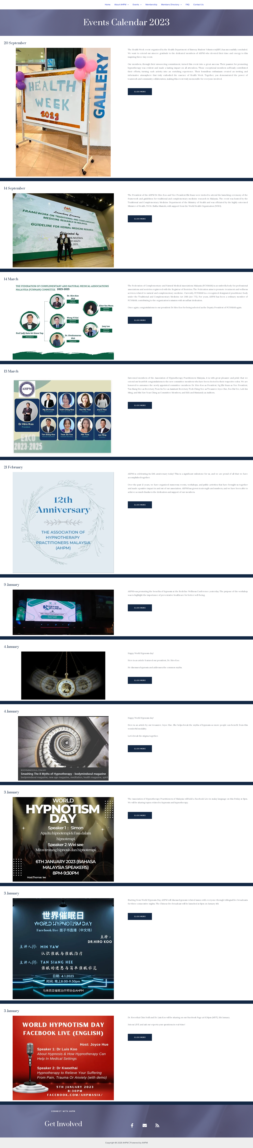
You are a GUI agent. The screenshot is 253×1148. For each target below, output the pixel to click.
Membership (151, 4)
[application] (127, 4)
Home (107, 4)
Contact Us (198, 4)
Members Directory (170, 4)
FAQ (187, 4)
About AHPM (120, 4)
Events (136, 4)
